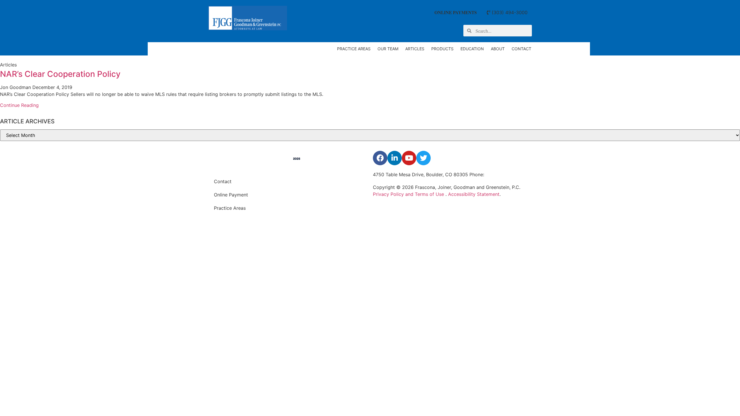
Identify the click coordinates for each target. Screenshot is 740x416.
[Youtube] (409, 158)
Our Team (388, 48)
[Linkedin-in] (394, 158)
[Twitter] (423, 158)
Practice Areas (354, 48)
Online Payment (231, 195)
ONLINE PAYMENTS (455, 12)
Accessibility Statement (474, 194)
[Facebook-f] (380, 158)
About (498, 48)
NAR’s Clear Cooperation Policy (60, 74)
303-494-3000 (502, 174)
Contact (521, 48)
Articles (414, 48)
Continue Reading (19, 105)
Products (442, 48)
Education (472, 48)
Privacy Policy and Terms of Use (409, 194)
